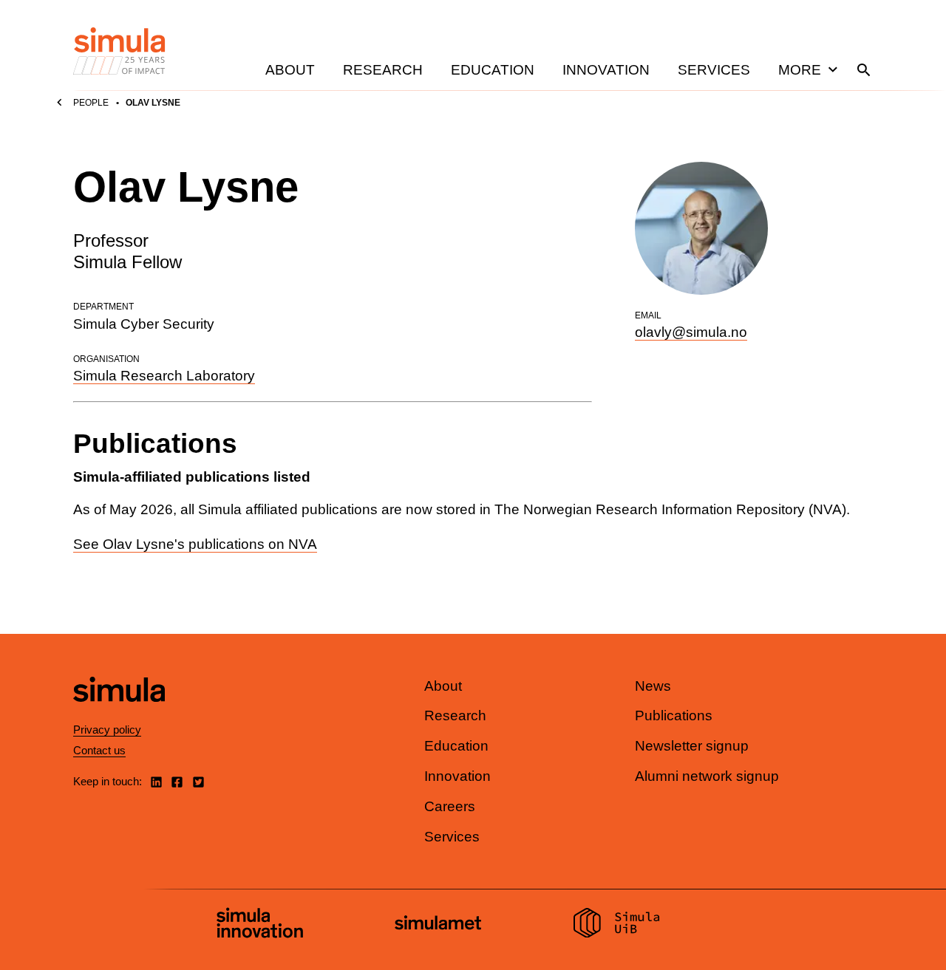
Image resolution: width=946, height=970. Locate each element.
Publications (673, 715)
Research (383, 70)
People (91, 102)
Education (492, 70)
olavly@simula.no (691, 332)
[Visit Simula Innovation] (260, 925)
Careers (449, 806)
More (799, 70)
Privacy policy (107, 729)
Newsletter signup (692, 746)
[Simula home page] (119, 714)
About (290, 70)
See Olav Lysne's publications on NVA (195, 544)
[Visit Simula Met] (438, 924)
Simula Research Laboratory (164, 375)
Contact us (99, 750)
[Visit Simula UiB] (617, 925)
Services (714, 70)
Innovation (606, 70)
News (653, 686)
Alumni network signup (707, 776)
